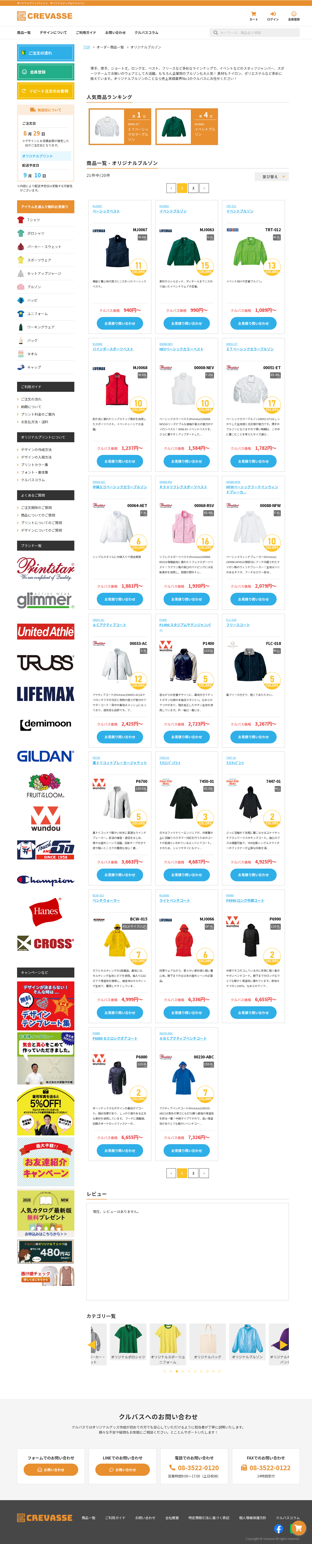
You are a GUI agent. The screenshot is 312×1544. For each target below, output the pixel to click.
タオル (32, 353)
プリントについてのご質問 (41, 522)
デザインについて (53, 32)
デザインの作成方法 (36, 449)
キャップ (34, 367)
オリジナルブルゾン (229, 1356)
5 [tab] (189, 1371)
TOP (86, 47)
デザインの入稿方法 (36, 457)
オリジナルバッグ (190, 1356)
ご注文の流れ (40, 53)
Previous (91, 1345)
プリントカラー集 (34, 464)
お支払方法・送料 (34, 421)
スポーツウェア (39, 260)
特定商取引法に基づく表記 (208, 1517)
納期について (31, 406)
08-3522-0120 (198, 1467)
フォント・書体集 (34, 472)
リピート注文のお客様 (48, 91)
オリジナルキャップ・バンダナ (269, 1359)
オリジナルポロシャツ (110, 1356)
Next (284, 1345)
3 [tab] (177, 1371)
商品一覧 (24, 32)
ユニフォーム (37, 313)
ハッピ (32, 300)
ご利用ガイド (86, 32)
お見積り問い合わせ (120, 323)
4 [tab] (183, 1371)
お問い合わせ (115, 32)
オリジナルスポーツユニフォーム (150, 1359)
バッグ (32, 340)
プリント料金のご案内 (38, 414)
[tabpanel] (109, 1342)
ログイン (273, 19)
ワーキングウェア (41, 327)
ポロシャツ (35, 233)
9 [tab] (213, 1371)
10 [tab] (219, 1371)
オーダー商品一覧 (110, 47)
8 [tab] (207, 1371)
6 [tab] (195, 1371)
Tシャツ (33, 219)
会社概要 (172, 1517)
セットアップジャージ (44, 273)
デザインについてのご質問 (41, 530)
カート (253, 19)
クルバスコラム (146, 32)
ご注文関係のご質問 (36, 507)
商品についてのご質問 (38, 515)
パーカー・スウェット (44, 246)
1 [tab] (165, 1371)
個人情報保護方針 (252, 1517)
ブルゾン (34, 286)
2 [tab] (171, 1371)
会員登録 (294, 19)
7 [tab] (201, 1371)
